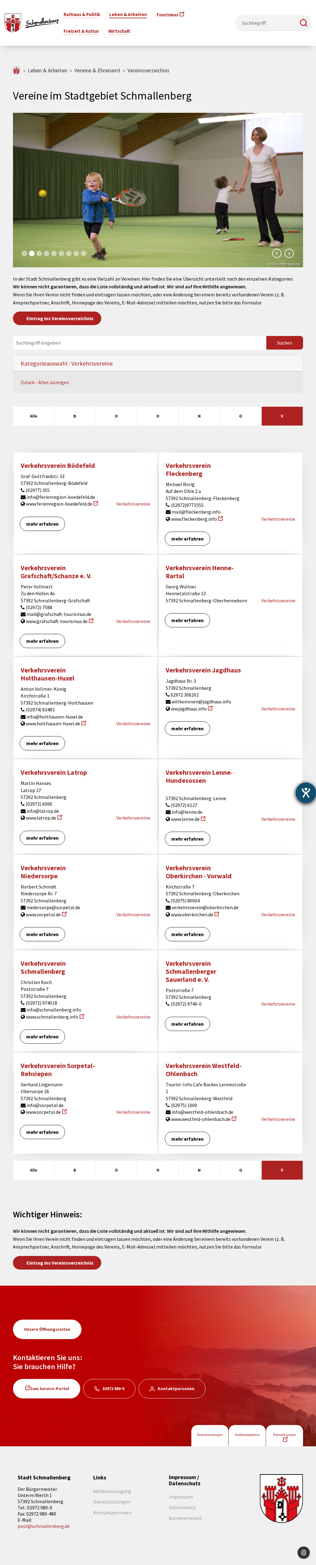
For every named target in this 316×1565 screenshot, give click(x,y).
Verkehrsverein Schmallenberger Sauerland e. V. (191, 971)
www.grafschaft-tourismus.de (56, 621)
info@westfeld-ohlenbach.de (202, 1112)
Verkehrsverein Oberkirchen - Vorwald (199, 872)
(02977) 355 (37, 490)
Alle (33, 416)
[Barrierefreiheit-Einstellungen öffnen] (306, 792)
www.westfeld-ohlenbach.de (200, 1119)
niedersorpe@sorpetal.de (53, 907)
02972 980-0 (113, 1388)
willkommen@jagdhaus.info (201, 701)
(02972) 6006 (38, 804)
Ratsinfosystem (284, 1435)
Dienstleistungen (209, 1435)
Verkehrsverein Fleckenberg (188, 469)
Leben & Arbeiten (47, 70)
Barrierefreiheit (185, 1518)
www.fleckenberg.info (193, 519)
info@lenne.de (186, 812)
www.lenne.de (185, 819)
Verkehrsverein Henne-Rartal (200, 572)
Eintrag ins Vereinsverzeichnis (60, 318)
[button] (303, 23)
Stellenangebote (247, 1435)
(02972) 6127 (183, 805)
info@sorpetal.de (45, 1105)
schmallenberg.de (17, 70)
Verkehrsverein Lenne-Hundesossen (199, 776)
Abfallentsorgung (112, 1491)
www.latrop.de (40, 818)
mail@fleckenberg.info (196, 512)
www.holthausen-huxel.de (52, 723)
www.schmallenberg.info (51, 1017)
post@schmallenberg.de (44, 1526)
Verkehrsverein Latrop (54, 772)
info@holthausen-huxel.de (54, 717)
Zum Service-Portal (49, 1388)
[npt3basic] (32, 22)
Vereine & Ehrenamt (97, 70)
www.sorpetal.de (43, 914)
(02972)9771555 (187, 505)
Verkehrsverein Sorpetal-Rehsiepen (58, 1070)
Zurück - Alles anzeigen (44, 382)
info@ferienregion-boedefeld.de (60, 497)
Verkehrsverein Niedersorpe (43, 872)
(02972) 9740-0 (186, 1004)
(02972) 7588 (38, 607)
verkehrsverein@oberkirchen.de (205, 907)
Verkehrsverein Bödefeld (58, 465)
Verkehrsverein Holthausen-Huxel (47, 674)
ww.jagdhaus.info (188, 709)
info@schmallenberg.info (53, 1010)
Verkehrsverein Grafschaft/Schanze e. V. (56, 572)
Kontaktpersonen (176, 1388)
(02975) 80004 (185, 900)
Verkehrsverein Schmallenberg (43, 967)
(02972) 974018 (41, 1003)
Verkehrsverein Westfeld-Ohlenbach (204, 1070)
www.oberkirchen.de (191, 914)
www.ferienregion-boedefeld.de (58, 504)
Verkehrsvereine (133, 504)
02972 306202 (184, 695)
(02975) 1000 (183, 1105)
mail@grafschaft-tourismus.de (58, 614)
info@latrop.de (42, 811)
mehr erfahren (42, 524)
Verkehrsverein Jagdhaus (203, 670)
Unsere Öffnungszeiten (47, 1329)
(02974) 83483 (40, 709)
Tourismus (167, 15)
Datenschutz (182, 1507)
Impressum (181, 1497)
